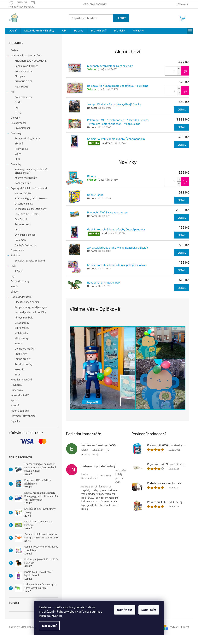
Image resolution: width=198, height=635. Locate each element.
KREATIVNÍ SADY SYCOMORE (31, 61)
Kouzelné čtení (23, 97)
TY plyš (19, 271)
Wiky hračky (21, 338)
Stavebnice (17, 250)
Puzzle (15, 287)
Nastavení (49, 626)
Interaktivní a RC (20, 395)
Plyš (13, 266)
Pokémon (20, 240)
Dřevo (14, 292)
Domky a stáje (23, 183)
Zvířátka (15, 255)
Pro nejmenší (18, 123)
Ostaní (14, 50)
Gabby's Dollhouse (25, 245)
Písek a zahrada (20, 411)
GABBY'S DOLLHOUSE (28, 214)
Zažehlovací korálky (26, 66)
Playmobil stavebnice (23, 416)
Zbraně (19, 144)
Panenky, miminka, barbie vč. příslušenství (31, 171)
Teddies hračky (24, 364)
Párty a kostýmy (20, 281)
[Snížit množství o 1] (179, 73)
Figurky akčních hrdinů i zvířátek (29, 188)
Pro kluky (16, 133)
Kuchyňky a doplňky (26, 178)
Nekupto (20, 369)
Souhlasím (148, 610)
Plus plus (20, 76)
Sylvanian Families (25, 235)
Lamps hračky (23, 359)
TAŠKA (18, 344)
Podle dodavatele (21, 297)
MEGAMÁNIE (21, 87)
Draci (17, 230)
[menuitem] (12, 31)
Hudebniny (17, 390)
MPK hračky (21, 333)
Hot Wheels (21, 149)
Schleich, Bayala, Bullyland (30, 261)
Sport (14, 400)
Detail (182, 109)
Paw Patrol (21, 219)
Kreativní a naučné (21, 380)
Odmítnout (124, 610)
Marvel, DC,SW (23, 193)
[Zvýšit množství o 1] (179, 68)
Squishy (15, 421)
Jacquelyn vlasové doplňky (30, 312)
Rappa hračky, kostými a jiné (31, 307)
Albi (13, 92)
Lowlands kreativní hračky (26, 56)
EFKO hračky (22, 323)
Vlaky (18, 154)
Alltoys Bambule (24, 318)
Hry (17, 107)
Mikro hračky (22, 328)
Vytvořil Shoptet (179, 627)
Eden (17, 375)
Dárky (18, 113)
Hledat (121, 18)
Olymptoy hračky (24, 349)
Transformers (23, 224)
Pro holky (16, 164)
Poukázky (17, 385)
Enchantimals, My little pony (31, 209)
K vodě (15, 405)
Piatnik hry (21, 354)
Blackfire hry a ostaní (27, 302)
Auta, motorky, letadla (27, 138)
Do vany (15, 118)
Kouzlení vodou (23, 71)
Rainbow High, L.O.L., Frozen (31, 198)
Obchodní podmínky (95, 4)
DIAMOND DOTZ (23, 81)
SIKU (17, 159)
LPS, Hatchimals (24, 204)
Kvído (18, 102)
